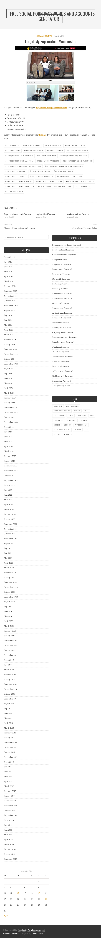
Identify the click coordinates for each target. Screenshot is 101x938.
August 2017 (9, 762)
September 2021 (10, 538)
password (58, 420)
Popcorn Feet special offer (19, 160)
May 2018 (8, 718)
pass (92, 416)
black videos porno (75, 145)
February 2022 (10, 514)
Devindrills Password (61, 279)
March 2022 (9, 509)
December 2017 (10, 742)
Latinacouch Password (61, 317)
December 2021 (10, 524)
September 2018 (10, 698)
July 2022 (8, 490)
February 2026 (10, 286)
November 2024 (11, 354)
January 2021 (9, 577)
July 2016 (8, 825)
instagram (59, 416)
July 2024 (8, 373)
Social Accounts (44, 36)
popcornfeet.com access (69, 176)
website (68, 434)
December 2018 (10, 684)
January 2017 (9, 796)
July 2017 (8, 766)
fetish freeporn (55, 150)
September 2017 (10, 757)
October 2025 (9, 300)
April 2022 (8, 504)
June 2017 (8, 771)
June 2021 (8, 553)
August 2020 (9, 601)
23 (46, 899)
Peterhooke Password (61, 274)
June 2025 (8, 320)
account (58, 406)
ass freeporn (12, 145)
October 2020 (9, 592)
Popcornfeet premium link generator (64, 165)
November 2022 (11, 470)
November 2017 (10, 747)
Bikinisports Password (61, 327)
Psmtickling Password (61, 381)
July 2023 (8, 431)
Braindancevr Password (62, 293)
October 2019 (9, 650)
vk (86, 430)
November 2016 (10, 805)
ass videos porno (32, 145)
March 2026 (9, 281)
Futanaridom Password (62, 298)
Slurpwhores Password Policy (84, 228)
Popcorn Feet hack (46, 155)
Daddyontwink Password (62, 376)
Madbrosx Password (60, 347)
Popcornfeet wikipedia (41, 176)
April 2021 (8, 563)
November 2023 (10, 412)
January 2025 (9, 344)
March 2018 (9, 728)
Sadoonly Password (60, 288)
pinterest (71, 420)
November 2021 (10, 529)
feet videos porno (33, 150)
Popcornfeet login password (77, 160)
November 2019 (10, 645)
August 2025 (9, 310)
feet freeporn (12, 150)
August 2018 (9, 703)
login (70, 416)
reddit (57, 425)
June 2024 (8, 378)
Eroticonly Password (60, 283)
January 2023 (9, 461)
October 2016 (9, 810)
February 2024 (10, 398)
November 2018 (10, 689)
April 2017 (8, 781)
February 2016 (10, 849)
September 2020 (11, 597)
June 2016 (8, 830)
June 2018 (8, 713)
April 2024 (8, 388)
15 (39, 893)
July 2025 (8, 315)
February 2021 (10, 572)
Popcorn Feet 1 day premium (19, 155)
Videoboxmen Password (62, 356)
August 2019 (9, 660)
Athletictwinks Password (62, 371)
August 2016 (9, 820)
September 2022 (11, 480)
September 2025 (11, 305)
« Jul (6, 915)
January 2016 (9, 854)
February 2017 (10, 791)
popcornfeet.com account (18, 181)
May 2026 (8, 271)
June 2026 (8, 266)
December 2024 (10, 349)
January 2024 (9, 402)
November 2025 (11, 296)
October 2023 (9, 417)
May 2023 (8, 441)
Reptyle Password (59, 259)
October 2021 (9, 533)
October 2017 (9, 752)
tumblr (77, 430)
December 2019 (10, 640)
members (81, 416)
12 (18, 893)
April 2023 (8, 446)
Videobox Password (60, 351)
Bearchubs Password (60, 366)
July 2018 (8, 708)
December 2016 (10, 800)
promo (83, 420)
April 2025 (8, 330)
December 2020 (10, 582)
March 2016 (9, 844)
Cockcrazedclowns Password (78, 214)
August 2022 (9, 485)
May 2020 (8, 616)
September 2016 (10, 815)
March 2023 (9, 451)
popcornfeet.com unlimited (19, 186)
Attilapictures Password (62, 313)
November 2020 (11, 587)
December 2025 (10, 291)
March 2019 (9, 669)
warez (57, 434)
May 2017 (8, 776)
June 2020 (8, 611)
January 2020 (9, 635)
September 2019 (10, 655)
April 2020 (8, 621)
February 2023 (10, 456)
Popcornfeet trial (63, 171)
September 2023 (11, 422)
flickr (77, 411)
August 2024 (9, 368)
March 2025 (9, 334)
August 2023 (9, 427)
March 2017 (9, 786)
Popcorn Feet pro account (73, 155)
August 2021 (9, 543)
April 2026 (8, 276)
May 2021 (8, 558)
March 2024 (9, 393)
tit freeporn (83, 186)
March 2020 (9, 626)
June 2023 (8, 436)
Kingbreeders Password (62, 264)
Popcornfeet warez (15, 176)
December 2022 (10, 465)
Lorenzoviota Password (62, 269)
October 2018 (9, 694)
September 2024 (11, 364)
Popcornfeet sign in (40, 171)
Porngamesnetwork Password (64, 337)
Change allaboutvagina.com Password (19, 228)
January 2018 (9, 737)
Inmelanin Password (60, 322)
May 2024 (8, 383)
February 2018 (10, 732)
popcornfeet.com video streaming (55, 186)
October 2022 (9, 475)
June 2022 (8, 495)
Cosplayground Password (62, 332)
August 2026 (9, 257)
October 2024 (9, 359)
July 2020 (8, 606)
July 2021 (8, 548)
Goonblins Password (60, 303)
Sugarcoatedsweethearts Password (17, 214)
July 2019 (8, 665)
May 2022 (8, 499)
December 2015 (10, 859)
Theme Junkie (37, 933)
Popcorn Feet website (48, 160)
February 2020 (10, 631)
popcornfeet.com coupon (49, 181)
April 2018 (8, 723)
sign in (67, 425)
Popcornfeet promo (15, 171)
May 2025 (8, 325)
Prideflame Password (61, 361)
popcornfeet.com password (80, 181)
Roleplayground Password (63, 342)
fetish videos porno (77, 150)
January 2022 (9, 519)
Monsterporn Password (62, 308)
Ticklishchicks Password (62, 385)
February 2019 (10, 674)
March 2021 (9, 567)
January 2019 (9, 679)
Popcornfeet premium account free (23, 165)
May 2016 (8, 834)
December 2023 (10, 407)
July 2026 (8, 262)
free (86, 411)
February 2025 (10, 339)
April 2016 (8, 839)
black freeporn (53, 145)
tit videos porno (14, 191)
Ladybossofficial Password (45, 214)
